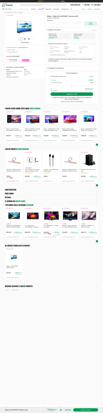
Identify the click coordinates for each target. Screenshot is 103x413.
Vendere (90, 9)
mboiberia (73, 73)
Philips (25, 69)
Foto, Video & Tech (9, 12)
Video (15, 12)
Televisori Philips (15, 289)
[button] (32, 39)
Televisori (21, 12)
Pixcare (83, 9)
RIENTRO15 (25, 60)
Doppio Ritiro (97, 9)
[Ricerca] (66, 4)
